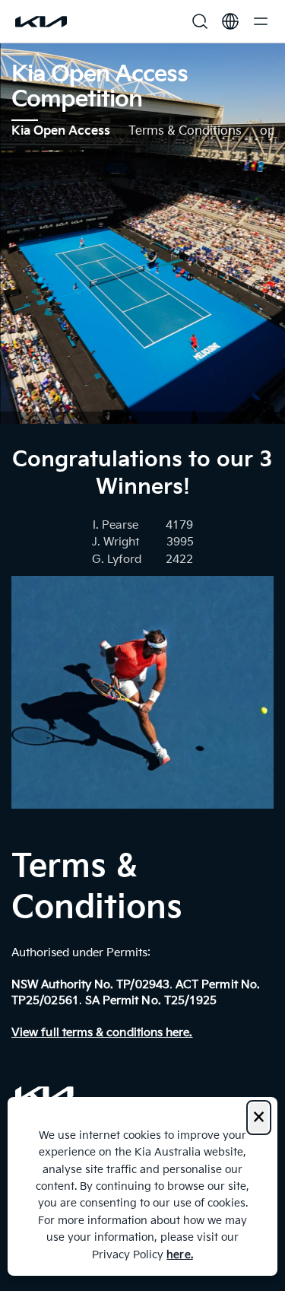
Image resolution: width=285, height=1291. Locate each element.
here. (179, 1254)
